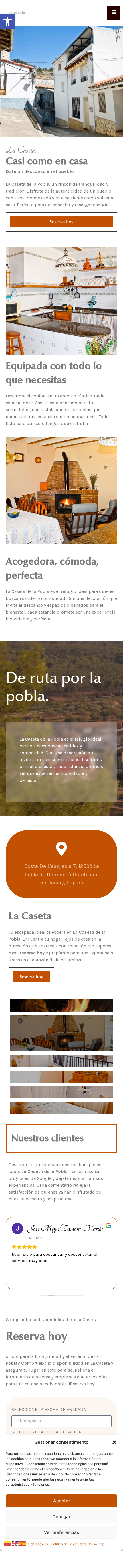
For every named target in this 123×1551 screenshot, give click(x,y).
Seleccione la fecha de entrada (48, 1409)
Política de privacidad (68, 1544)
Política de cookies (33, 1544)
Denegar (61, 1516)
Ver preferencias (61, 1532)
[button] (7, 21)
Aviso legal (97, 1544)
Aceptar (61, 1500)
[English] (15, 1543)
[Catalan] (8, 1543)
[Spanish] (23, 1543)
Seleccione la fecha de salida (46, 1432)
